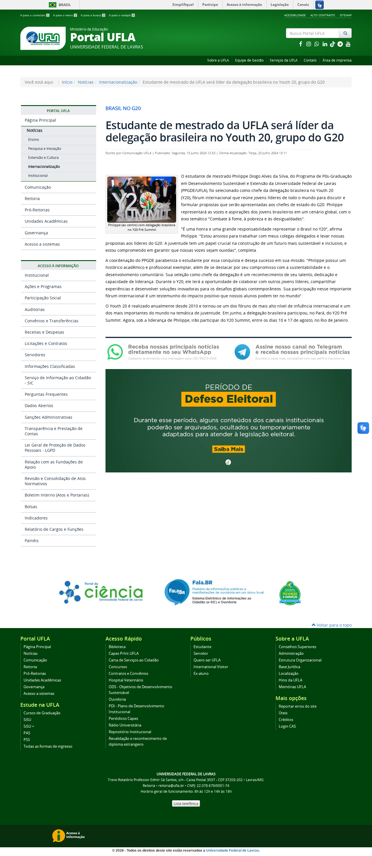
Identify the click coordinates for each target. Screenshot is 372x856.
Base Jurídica (289, 666)
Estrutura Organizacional (300, 660)
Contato (310, 60)
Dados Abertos (39, 405)
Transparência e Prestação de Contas (54, 431)
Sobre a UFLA (218, 60)
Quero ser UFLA (207, 660)
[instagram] (309, 43)
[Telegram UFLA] (292, 351)
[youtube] (348, 43)
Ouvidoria (117, 699)
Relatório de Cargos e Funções (54, 529)
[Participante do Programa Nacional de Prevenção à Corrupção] (290, 593)
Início (67, 82)
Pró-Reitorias (37, 210)
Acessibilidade (295, 15)
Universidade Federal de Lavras (232, 850)
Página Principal (40, 120)
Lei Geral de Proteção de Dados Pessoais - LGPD (55, 447)
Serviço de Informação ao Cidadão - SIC (58, 380)
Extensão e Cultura (43, 157)
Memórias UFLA (292, 686)
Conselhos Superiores (297, 646)
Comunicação (38, 187)
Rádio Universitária (125, 725)
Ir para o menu (64, 15)
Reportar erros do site (297, 706)
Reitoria (32, 198)
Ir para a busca (93, 15)
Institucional (38, 175)
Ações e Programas (43, 286)
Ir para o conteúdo (34, 15)
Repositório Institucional (130, 731)
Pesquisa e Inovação (44, 148)
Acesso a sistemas (42, 244)
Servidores (35, 354)
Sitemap (346, 15)
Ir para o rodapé (121, 15)
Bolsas (31, 506)
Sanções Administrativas (48, 417)
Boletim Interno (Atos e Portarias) (57, 495)
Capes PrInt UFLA (124, 653)
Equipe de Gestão (249, 60)
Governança (36, 232)
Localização (288, 673)
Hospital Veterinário (126, 680)
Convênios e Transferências (51, 320)
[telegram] (341, 43)
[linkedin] (325, 43)
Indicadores (36, 518)
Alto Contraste (322, 15)
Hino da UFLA (290, 680)
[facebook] (301, 43)
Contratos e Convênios (128, 673)
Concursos (118, 666)
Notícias (86, 82)
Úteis (283, 713)
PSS (27, 739)
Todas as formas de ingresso (48, 746)
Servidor (201, 653)
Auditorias (35, 309)
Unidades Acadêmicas (46, 221)
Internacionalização (118, 82)
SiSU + (29, 726)
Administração (291, 653)
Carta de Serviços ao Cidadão (134, 660)
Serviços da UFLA (284, 60)
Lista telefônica (186, 803)
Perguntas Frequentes (46, 394)
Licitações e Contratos (46, 343)
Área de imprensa (337, 60)
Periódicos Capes (123, 718)
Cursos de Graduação (42, 713)
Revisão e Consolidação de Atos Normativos (55, 481)
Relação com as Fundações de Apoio (54, 464)
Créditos (286, 719)
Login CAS (287, 726)
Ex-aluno (201, 673)
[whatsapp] (317, 43)
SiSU (27, 719)
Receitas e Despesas (44, 332)
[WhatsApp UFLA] (164, 351)
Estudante (202, 646)
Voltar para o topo (334, 625)
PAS (27, 733)
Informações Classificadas (50, 366)
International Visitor (211, 666)
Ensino (33, 139)
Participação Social (43, 298)
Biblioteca (117, 646)
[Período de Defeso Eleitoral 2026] (228, 420)
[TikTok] (333, 43)
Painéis (32, 540)
